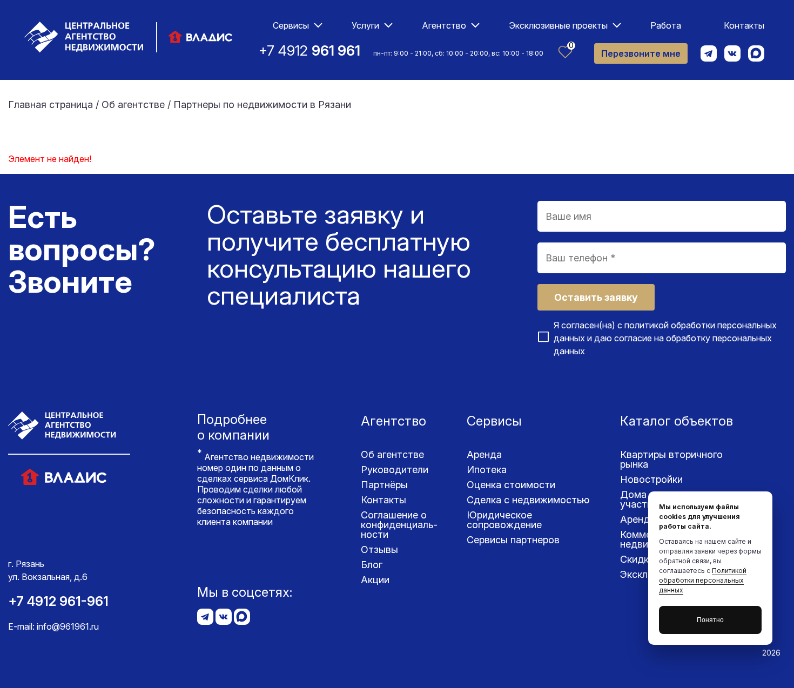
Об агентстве (392, 454)
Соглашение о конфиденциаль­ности (399, 524)
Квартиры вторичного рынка (671, 459)
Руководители (394, 469)
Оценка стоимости (511, 484)
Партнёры (384, 484)
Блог (371, 564)
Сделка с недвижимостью (528, 499)
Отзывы (379, 549)
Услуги (365, 25)
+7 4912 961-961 (58, 601)
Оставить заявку (596, 297)
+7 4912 (309, 50)
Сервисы (291, 25)
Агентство (444, 25)
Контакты (744, 25)
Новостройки (651, 479)
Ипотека (487, 469)
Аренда (484, 454)
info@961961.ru (68, 626)
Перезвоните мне (641, 53)
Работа (665, 25)
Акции (375, 579)
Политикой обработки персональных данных (702, 580)
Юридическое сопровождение (504, 519)
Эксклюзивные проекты (558, 25)
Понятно (710, 620)
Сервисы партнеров (513, 539)
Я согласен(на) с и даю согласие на (665, 338)
